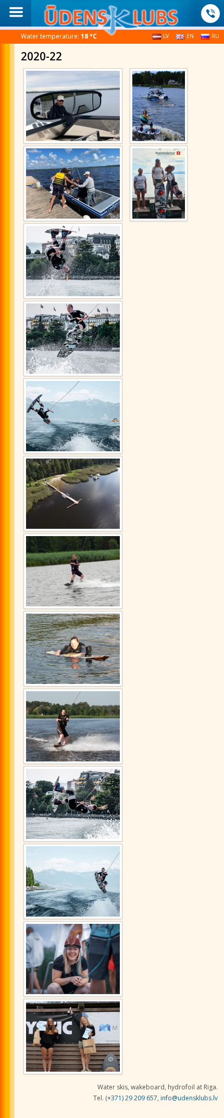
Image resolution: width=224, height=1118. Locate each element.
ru (215, 36)
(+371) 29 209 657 (131, 1098)
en (190, 36)
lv (166, 36)
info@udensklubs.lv (189, 1098)
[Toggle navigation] (16, 12)
